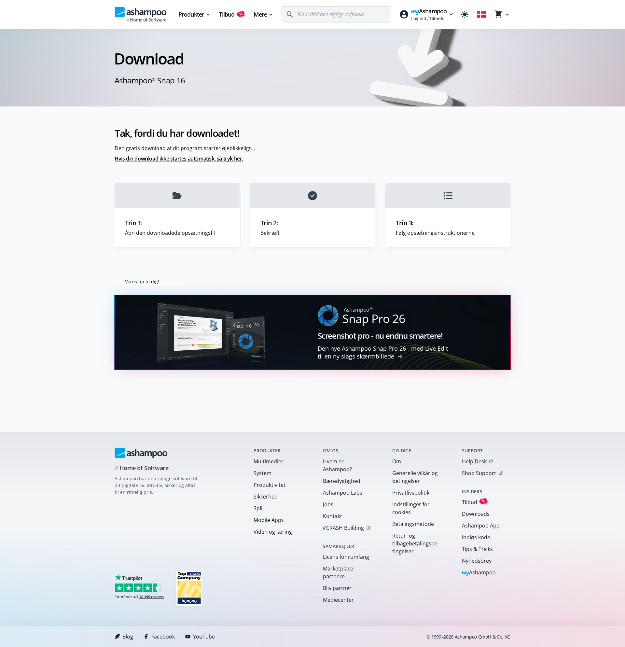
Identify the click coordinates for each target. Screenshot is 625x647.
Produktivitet (269, 484)
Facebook (163, 636)
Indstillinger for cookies (411, 508)
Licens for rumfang (346, 556)
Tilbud (231, 14)
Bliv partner (337, 588)
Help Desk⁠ (474, 461)
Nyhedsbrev (477, 560)
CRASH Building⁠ (343, 527)
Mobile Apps (269, 520)
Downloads (476, 513)
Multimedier (269, 461)
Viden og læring (273, 531)
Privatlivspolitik (410, 492)
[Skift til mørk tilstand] (465, 14)
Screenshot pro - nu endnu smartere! (380, 335)
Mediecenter (338, 599)
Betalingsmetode (413, 523)
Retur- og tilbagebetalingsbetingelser (415, 543)
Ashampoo (479, 573)
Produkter (191, 14)
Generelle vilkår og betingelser (415, 477)
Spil (258, 508)
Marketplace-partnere (339, 572)
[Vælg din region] (482, 14)
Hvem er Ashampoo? (337, 465)
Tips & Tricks (477, 549)
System (262, 473)
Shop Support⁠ (479, 473)
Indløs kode (476, 537)
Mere (260, 14)
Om (396, 461)
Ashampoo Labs (342, 492)
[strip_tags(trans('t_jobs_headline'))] (189, 588)
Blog (127, 636)
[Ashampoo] (141, 452)
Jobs (328, 504)
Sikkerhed (266, 496)
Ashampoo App (481, 525)
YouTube (204, 636)
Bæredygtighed (341, 481)
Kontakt (332, 516)
